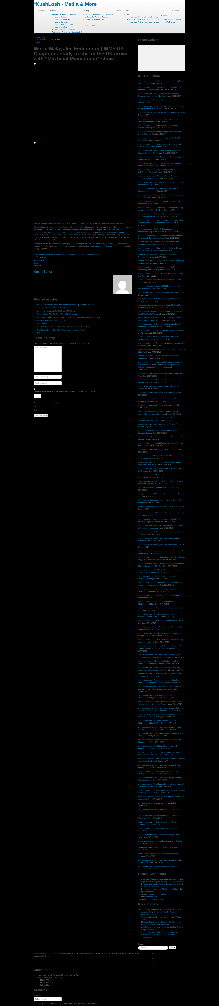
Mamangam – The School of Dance (99, 227)
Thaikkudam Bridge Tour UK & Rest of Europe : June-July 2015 (62, 330)
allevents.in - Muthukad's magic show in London (157, 449)
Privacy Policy (79, 1003)
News (127, 11)
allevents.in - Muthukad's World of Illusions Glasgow (159, 392)
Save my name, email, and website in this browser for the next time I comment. (65, 391)
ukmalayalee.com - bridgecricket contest (154, 803)
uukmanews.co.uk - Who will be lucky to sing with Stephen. (161, 112)
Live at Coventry (61, 22)
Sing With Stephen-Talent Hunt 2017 (51, 308)
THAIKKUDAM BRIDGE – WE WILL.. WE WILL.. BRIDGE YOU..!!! (63, 327)
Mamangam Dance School (57, 254)
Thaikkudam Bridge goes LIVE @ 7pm (52, 320)
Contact (164, 16)
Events (53, 11)
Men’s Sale (152, 897)
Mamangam (40, 254)
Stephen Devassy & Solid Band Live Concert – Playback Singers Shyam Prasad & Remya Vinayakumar (159, 934)
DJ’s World (41, 333)
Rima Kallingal (39, 227)
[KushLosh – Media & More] (65, 3)
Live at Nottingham (62, 19)
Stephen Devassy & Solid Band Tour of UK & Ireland (57, 311)
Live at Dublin (60, 17)
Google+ (37, 263)
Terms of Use (92, 1003)
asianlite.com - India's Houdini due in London (156, 487)
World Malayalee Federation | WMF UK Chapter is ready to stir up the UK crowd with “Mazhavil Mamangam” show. (161, 911)
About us (164, 11)
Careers (175, 11)
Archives (37, 995)
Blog (127, 14)
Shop (86, 26)
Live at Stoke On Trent (64, 24)
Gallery (86, 11)
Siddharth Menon (81, 230)
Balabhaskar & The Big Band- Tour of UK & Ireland (57, 314)
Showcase (42, 11)
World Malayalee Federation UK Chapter (106, 246)
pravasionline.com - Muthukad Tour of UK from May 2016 (161, 506)
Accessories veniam (158, 894)
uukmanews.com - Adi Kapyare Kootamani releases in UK (161, 544)
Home (94, 26)
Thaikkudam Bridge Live (94, 19)
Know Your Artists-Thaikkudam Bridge (144, 22)
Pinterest (37, 266)
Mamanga (72, 235)
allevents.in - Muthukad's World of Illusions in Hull (158, 405)
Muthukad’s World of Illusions (63, 30)
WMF (98, 254)
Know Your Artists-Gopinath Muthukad (144, 19)
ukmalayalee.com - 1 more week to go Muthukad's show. (161, 292)
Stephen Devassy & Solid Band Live (99, 14)
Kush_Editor (40, 37)
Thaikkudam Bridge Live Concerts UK (67, 32)
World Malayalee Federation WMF (47, 223)
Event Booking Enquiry (172, 19)
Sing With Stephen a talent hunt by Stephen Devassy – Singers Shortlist (65, 305)
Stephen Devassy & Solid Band (64, 14)
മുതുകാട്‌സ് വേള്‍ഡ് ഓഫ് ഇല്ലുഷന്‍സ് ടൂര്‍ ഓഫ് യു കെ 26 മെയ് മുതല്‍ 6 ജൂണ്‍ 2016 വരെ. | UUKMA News (162, 881)
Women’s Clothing (158, 899)
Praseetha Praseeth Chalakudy (104, 232)
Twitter (41, 260)
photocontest (42, 324)
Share (36, 260)
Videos (118, 11)
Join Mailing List (169, 22)
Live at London (61, 27)
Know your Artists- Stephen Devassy (143, 17)
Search (141, 944)
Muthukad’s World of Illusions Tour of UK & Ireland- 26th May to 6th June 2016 (68, 317)
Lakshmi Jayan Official (50, 232)
